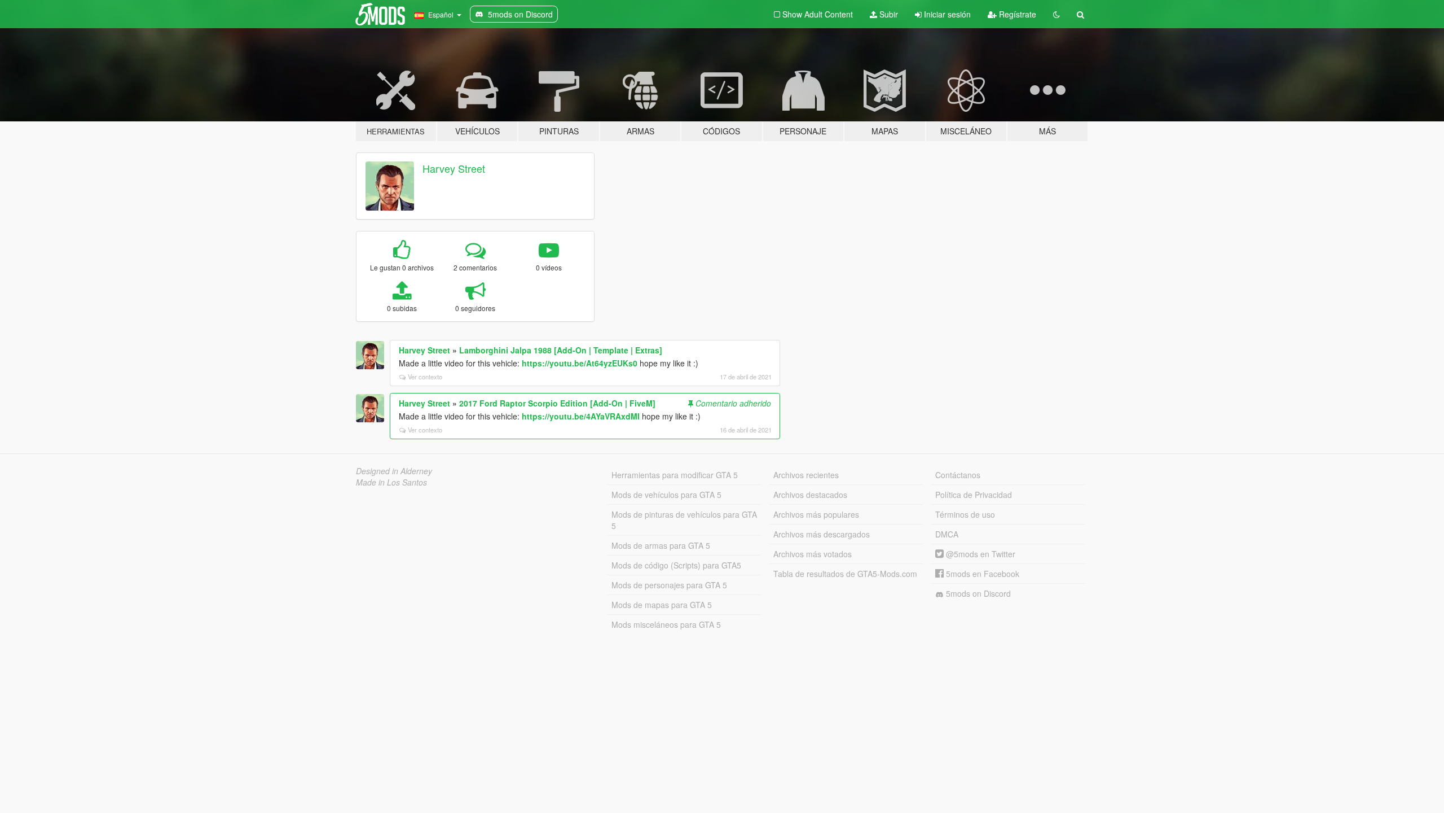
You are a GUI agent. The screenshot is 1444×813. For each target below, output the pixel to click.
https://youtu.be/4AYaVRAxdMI (581, 416)
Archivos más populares (816, 514)
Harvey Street (453, 168)
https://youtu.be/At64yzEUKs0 (579, 363)
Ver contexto (425, 376)
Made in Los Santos (391, 482)
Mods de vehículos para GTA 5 (666, 494)
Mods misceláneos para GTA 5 (666, 624)
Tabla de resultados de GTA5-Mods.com (845, 573)
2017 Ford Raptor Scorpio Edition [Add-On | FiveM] (557, 403)
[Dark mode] (1056, 14)
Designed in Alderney (394, 471)
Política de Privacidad (973, 494)
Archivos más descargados (821, 534)
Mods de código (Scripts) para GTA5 (676, 565)
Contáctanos (957, 474)
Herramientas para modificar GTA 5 (674, 474)
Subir (887, 14)
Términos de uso (965, 514)
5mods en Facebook (981, 573)
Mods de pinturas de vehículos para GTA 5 (684, 520)
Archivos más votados (812, 554)
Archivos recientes (806, 474)
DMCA (946, 534)
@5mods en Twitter (979, 554)
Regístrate (1016, 14)
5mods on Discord (977, 593)
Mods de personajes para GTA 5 (669, 585)
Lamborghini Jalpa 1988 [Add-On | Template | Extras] (560, 350)
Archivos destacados (810, 494)
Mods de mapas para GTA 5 (661, 604)
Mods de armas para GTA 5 (660, 545)
